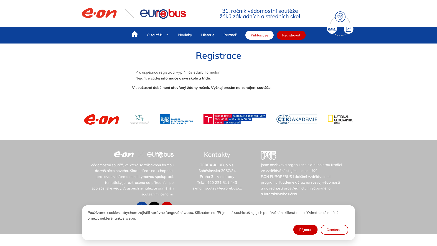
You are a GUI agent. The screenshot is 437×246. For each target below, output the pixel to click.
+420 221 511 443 (221, 182)
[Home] (134, 35)
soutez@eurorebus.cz (223, 188)
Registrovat (291, 35)
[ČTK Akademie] (296, 119)
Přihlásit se (259, 35)
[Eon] (101, 119)
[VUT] (234, 119)
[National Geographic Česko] (340, 119)
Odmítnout (334, 230)
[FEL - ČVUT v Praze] (176, 119)
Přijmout (305, 230)
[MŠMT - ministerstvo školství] (139, 119)
